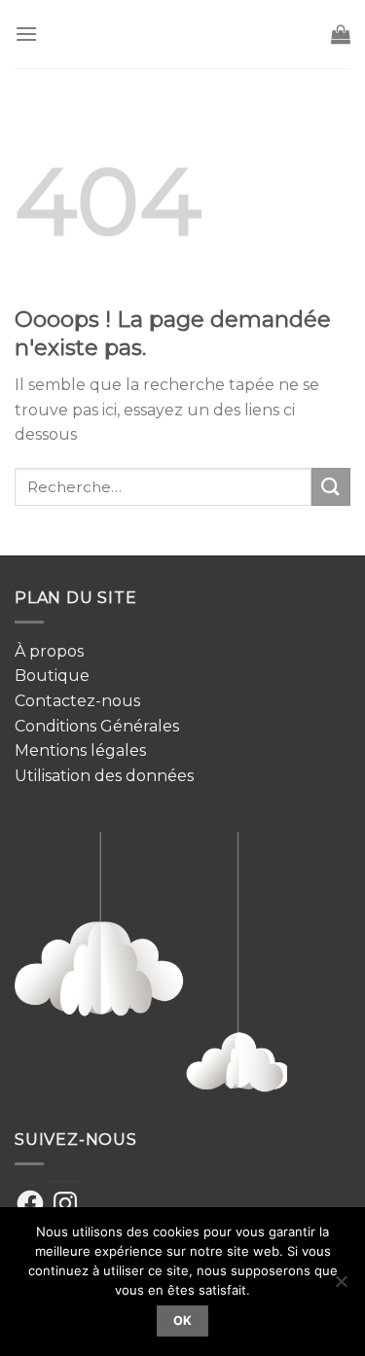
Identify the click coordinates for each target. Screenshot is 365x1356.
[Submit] (330, 487)
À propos (49, 651)
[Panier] (340, 34)
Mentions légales (80, 750)
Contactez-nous (77, 701)
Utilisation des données (104, 776)
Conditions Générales (97, 726)
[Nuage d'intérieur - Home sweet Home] (184, 34)
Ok (183, 1320)
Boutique (52, 675)
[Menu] (26, 33)
